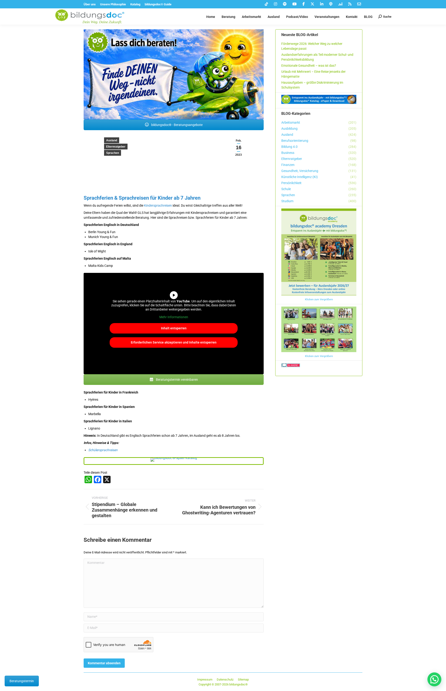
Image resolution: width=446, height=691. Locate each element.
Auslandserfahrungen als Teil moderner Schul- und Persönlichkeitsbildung (317, 57)
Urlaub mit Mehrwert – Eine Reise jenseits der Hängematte (313, 74)
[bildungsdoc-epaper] (174, 460)
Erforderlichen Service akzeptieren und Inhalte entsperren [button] (173, 342)
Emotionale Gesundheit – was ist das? (308, 65)
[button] (434, 679)
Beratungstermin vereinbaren (176, 379)
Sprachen (112, 153)
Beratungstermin (22, 681)
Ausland (111, 140)
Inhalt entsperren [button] (174, 328)
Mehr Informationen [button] (173, 317)
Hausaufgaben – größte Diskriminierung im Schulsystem (312, 85)
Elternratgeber (115, 146)
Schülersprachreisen (103, 450)
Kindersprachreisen (158, 205)
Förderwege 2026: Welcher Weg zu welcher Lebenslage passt (311, 46)
